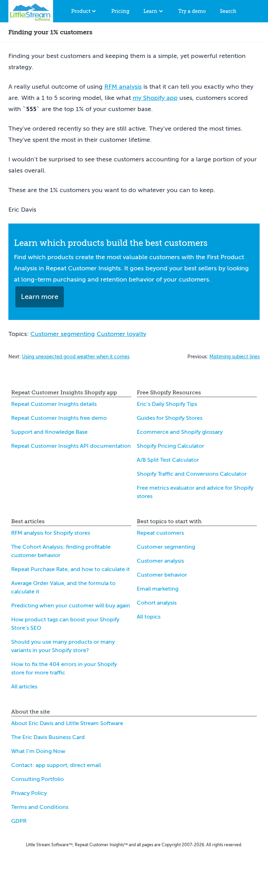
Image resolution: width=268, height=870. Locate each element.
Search (228, 11)
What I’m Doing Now (38, 751)
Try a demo (192, 11)
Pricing (120, 11)
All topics (149, 617)
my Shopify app (155, 97)
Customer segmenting (62, 333)
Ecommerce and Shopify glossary (180, 432)
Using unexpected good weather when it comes (75, 356)
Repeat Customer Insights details (54, 404)
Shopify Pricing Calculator (170, 446)
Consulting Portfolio (37, 779)
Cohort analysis (157, 603)
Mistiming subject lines (234, 356)
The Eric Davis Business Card (48, 737)
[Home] (30, 11)
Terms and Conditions (39, 807)
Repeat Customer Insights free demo (59, 418)
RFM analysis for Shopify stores (50, 533)
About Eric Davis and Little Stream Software (67, 723)
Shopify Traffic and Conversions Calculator (192, 474)
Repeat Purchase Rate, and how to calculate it (70, 569)
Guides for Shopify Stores (169, 418)
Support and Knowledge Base (49, 432)
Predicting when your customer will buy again (70, 605)
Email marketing (157, 589)
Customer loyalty (121, 333)
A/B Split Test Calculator (168, 460)
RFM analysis (123, 86)
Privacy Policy (29, 793)
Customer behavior (162, 575)
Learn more (39, 297)
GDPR (19, 821)
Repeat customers (160, 533)
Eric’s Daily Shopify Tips (167, 404)
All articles (24, 686)
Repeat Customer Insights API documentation (71, 446)
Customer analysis (160, 561)
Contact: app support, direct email (56, 765)
